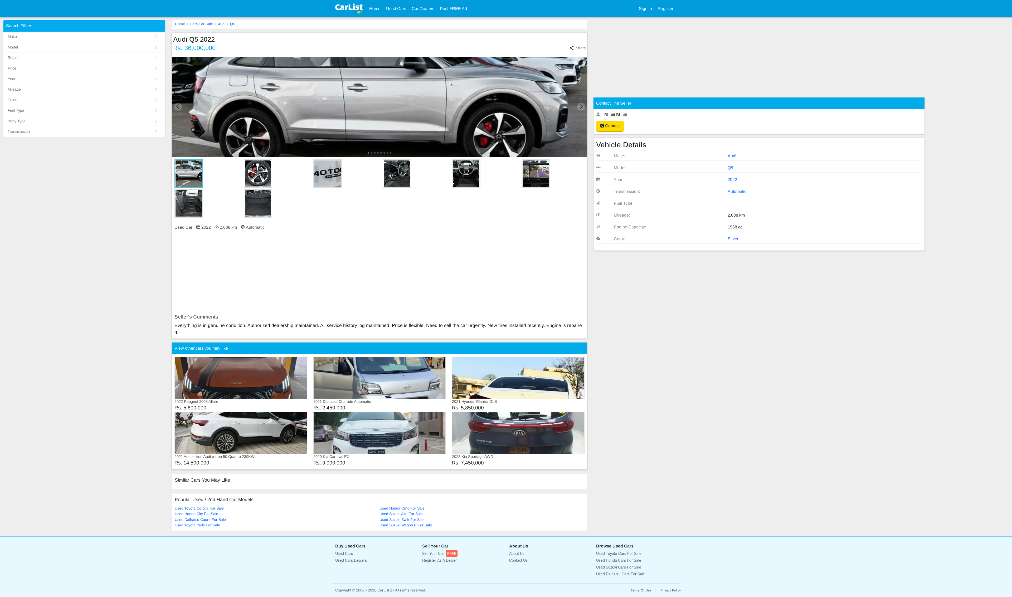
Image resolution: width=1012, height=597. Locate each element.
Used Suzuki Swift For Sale (402, 519)
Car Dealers (423, 8)
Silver (733, 239)
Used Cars (396, 8)
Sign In (645, 8)
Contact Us (518, 560)
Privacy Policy (670, 590)
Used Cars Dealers (351, 560)
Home (375, 8)
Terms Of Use (641, 590)
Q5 (232, 24)
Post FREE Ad (453, 8)
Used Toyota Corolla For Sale (199, 508)
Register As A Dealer (439, 560)
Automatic (737, 191)
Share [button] (581, 48)
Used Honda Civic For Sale (402, 508)
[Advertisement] (330, 272)
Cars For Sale (201, 24)
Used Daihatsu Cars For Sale (620, 573)
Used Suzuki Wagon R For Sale (406, 525)
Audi (221, 24)
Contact (612, 126)
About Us (516, 553)
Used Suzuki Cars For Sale (618, 567)
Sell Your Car (439, 553)
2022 (732, 179)
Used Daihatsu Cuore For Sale (200, 519)
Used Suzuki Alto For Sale (401, 514)
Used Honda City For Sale (196, 514)
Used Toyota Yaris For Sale (197, 525)
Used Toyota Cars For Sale (618, 553)
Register (665, 8)
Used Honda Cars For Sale (618, 560)
